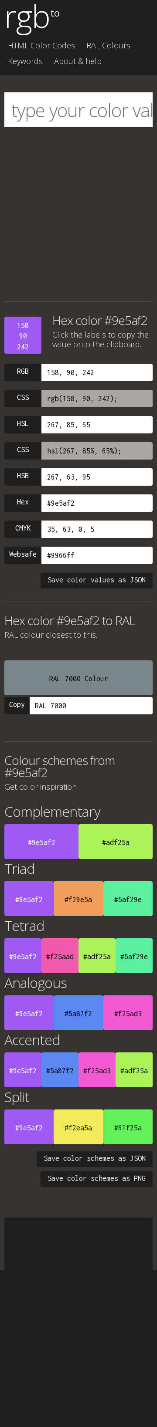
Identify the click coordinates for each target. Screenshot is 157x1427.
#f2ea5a (78, 1128)
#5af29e (128, 899)
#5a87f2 (78, 1014)
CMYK (23, 528)
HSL (23, 423)
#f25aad (60, 956)
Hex (23, 502)
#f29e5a (78, 899)
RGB (23, 371)
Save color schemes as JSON (95, 1158)
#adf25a (116, 842)
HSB (23, 476)
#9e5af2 (41, 842)
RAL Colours (108, 45)
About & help (78, 61)
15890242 (23, 336)
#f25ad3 (128, 1014)
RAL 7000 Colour (78, 679)
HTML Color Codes (41, 45)
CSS (23, 397)
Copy (17, 704)
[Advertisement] (78, 214)
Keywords (25, 61)
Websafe (23, 554)
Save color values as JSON (97, 580)
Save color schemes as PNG (97, 1178)
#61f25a (128, 1128)
